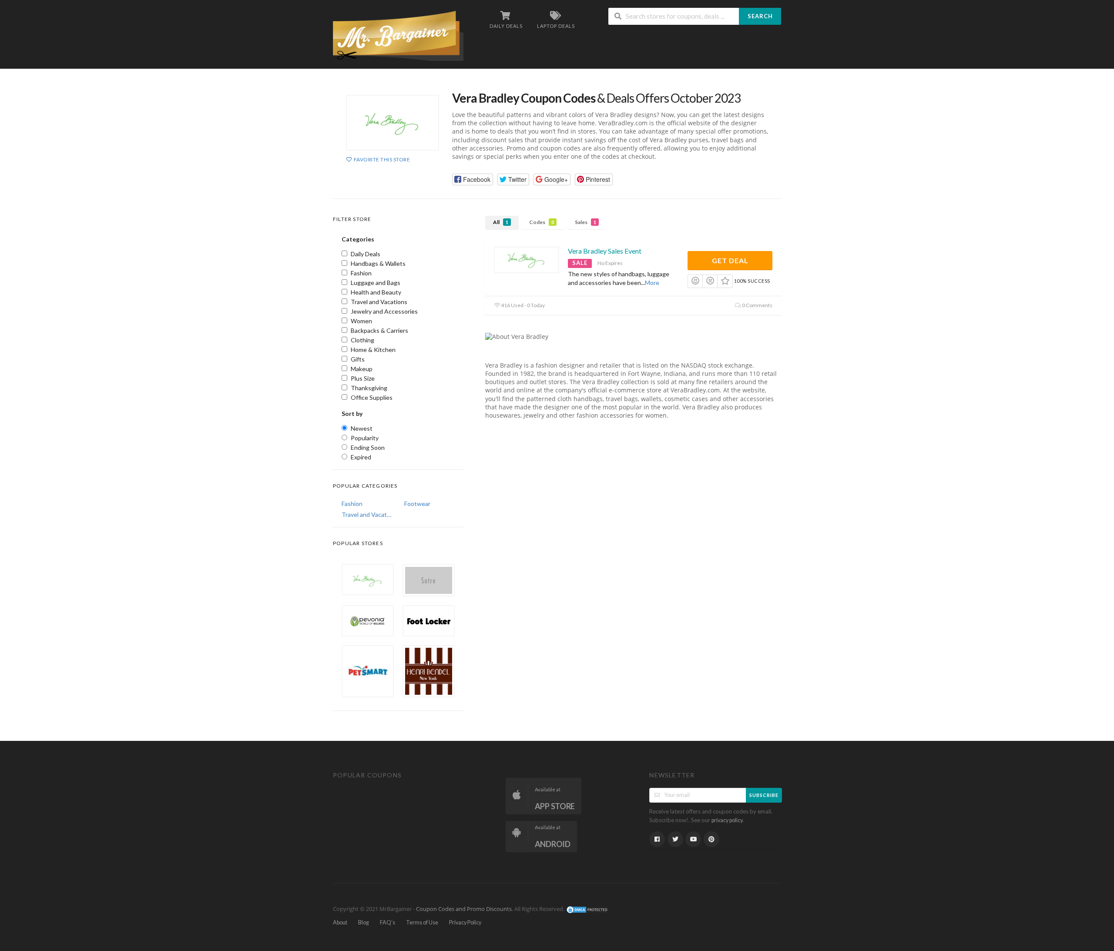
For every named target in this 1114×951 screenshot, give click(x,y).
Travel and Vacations (367, 514)
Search (760, 16)
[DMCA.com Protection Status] (587, 909)
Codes (541, 222)
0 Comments (756, 305)
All (500, 222)
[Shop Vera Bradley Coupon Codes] (392, 123)
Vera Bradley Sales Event (604, 251)
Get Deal (730, 260)
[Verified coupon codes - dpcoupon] (398, 35)
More (652, 282)
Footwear (417, 503)
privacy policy (727, 820)
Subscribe (763, 795)
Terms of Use (422, 922)
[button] (472, 179)
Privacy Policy (465, 922)
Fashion (352, 503)
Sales (585, 222)
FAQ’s (387, 922)
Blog (363, 922)
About (340, 922)
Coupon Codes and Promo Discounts (464, 909)
